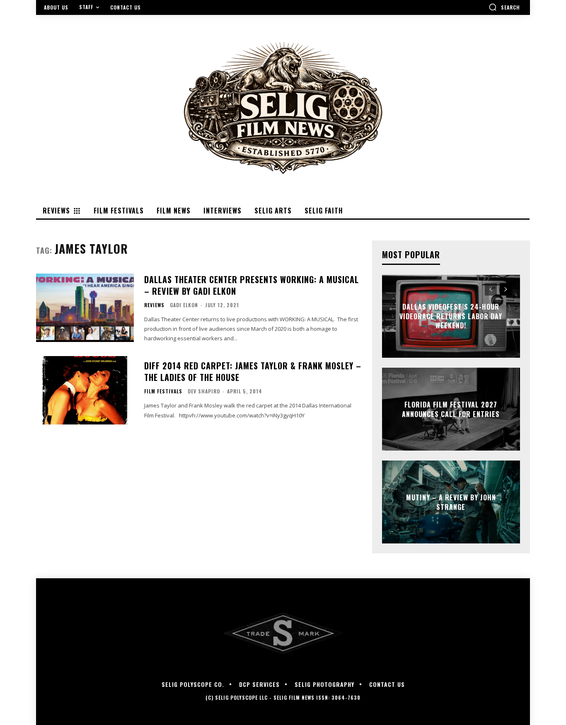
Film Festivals (163, 391)
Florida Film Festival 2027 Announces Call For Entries (451, 409)
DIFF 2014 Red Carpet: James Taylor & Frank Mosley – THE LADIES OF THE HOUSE (252, 371)
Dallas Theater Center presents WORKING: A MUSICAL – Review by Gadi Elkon (251, 285)
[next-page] (506, 289)
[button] (504, 7)
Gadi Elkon (184, 304)
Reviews (154, 305)
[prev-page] (491, 289)
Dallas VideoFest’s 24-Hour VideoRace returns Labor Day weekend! (450, 316)
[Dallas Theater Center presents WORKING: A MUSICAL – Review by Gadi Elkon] (85, 308)
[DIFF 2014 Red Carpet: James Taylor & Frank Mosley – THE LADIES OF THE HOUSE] (85, 390)
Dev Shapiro (204, 391)
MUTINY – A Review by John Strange (451, 502)
